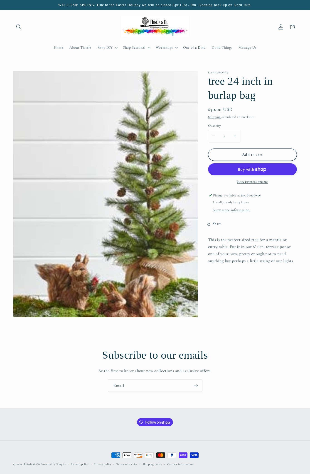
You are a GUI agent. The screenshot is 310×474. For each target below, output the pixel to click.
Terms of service (127, 464)
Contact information (180, 464)
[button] (19, 27)
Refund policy (80, 464)
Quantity (214, 126)
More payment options (252, 182)
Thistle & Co (32, 464)
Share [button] (217, 223)
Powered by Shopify (53, 464)
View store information (231, 210)
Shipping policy (152, 464)
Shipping (214, 117)
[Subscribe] (196, 386)
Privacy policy (102, 464)
